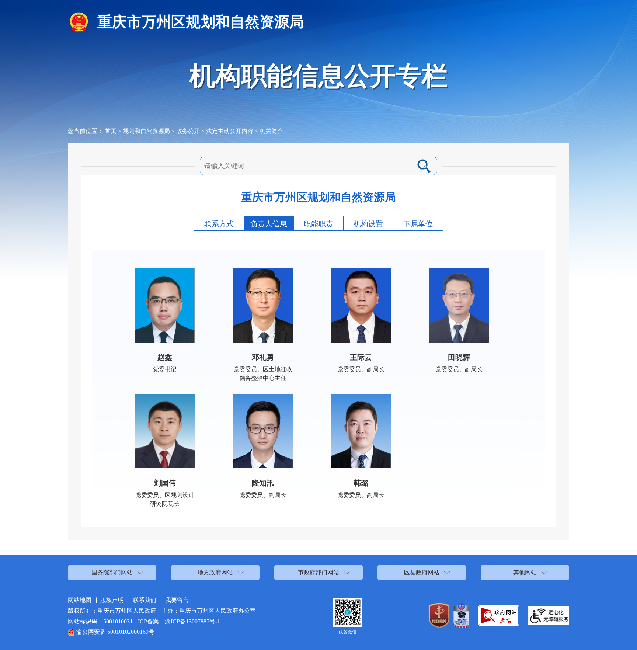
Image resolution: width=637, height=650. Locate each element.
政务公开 (188, 131)
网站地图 (79, 600)
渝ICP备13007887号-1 (192, 621)
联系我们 (144, 600)
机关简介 (271, 131)
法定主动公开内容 (229, 131)
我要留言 (177, 600)
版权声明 (112, 600)
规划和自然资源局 (146, 131)
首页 (110, 131)
